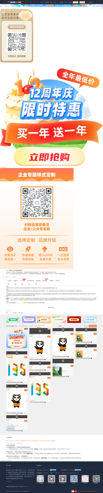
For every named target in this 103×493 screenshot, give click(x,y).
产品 (55, 2)
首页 (42, 2)
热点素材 (38, 280)
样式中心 (9, 280)
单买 (22, 326)
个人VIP (82, 2)
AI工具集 (40, 440)
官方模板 (15, 312)
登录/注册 (90, 2)
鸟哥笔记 (8, 440)
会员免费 (25, 326)
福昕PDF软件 (27, 440)
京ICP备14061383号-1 (81, 491)
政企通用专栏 (30, 280)
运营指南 (44, 440)
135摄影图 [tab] (51, 280)
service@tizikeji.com (72, 472)
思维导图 (36, 440)
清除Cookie (26, 486)
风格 (15, 284)
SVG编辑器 (21, 440)
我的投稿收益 (92, 326)
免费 (36, 326)
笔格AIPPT (48, 440)
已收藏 (59, 326)
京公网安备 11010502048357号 (91, 491)
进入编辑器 (46, 2)
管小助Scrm (12, 440)
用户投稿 (21, 312)
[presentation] (51, 281)
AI (57, 2)
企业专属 (31, 326)
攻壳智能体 (52, 440)
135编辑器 (45, 472)
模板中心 (8, 277)
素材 (51, 2)
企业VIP (75, 2)
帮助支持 (70, 2)
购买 (26, 357)
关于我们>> (9, 481)
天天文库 (32, 440)
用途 (22, 284)
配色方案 (58, 280)
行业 (66, 2)
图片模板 (45, 280)
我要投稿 (86, 326)
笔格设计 (17, 440)
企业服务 (61, 2)
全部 (8, 284)
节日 (36, 284)
